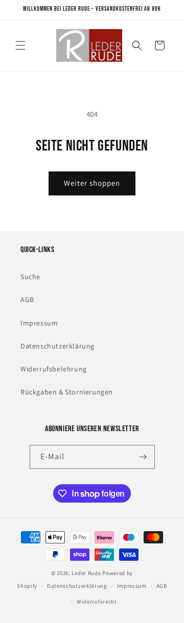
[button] (20, 45)
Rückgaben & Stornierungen (66, 391)
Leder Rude (86, 573)
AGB (27, 299)
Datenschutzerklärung (57, 346)
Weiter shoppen (92, 183)
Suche (30, 276)
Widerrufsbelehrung (53, 368)
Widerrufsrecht (97, 601)
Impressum (39, 323)
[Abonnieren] (143, 457)
